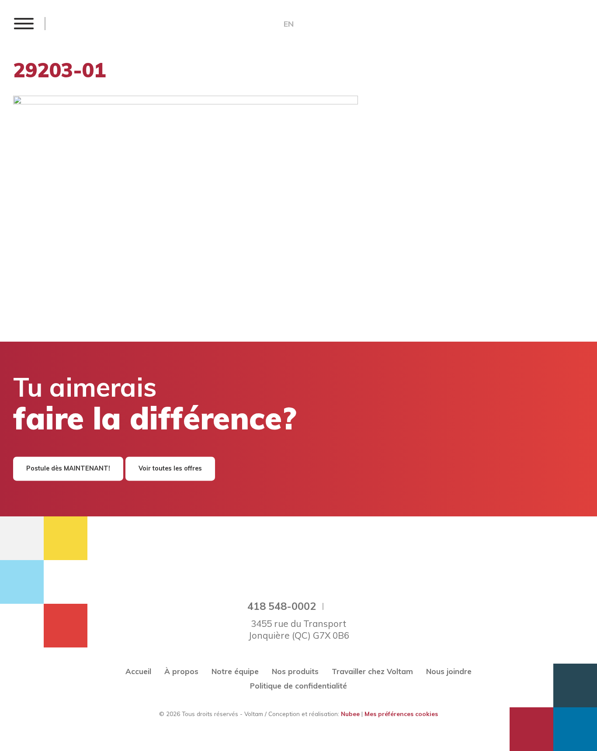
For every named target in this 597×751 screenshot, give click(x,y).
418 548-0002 (281, 606)
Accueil (138, 671)
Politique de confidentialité (298, 685)
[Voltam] (108, 23)
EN (289, 24)
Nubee (350, 713)
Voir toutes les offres (170, 469)
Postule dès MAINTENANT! (68, 469)
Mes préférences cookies (401, 713)
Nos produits (295, 671)
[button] (23, 23)
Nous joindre (449, 671)
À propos (181, 671)
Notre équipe (235, 671)
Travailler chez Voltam (372, 671)
